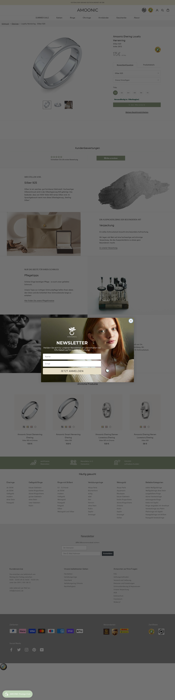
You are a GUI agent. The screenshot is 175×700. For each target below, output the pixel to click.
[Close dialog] (131, 321)
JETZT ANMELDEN (72, 371)
